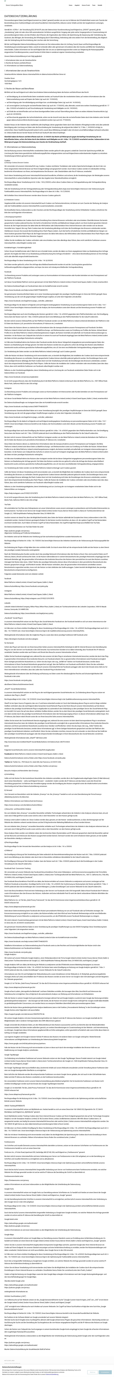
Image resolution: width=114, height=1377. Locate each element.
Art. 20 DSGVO (15, 114)
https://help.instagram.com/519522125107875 (37, 598)
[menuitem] (70, 5)
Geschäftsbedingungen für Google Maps (21, 1277)
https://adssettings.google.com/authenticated (20, 1345)
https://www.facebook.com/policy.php (34, 586)
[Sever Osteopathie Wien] (13, 5)
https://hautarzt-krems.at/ (14, 1363)
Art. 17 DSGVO (59, 106)
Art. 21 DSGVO (46, 137)
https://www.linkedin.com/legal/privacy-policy (37, 613)
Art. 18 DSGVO (72, 108)
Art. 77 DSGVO (65, 120)
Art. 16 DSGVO (75, 102)
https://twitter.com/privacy (47, 766)
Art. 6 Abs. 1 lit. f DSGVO (32, 541)
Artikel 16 (76, 127)
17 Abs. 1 (84, 127)
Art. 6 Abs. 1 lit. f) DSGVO (70, 139)
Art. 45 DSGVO (94, 983)
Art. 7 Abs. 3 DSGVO (32, 317)
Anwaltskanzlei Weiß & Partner (39, 1349)
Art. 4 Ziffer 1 (14, 30)
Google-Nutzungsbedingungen (92, 1274)
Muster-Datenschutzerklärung (15, 1349)
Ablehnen (92, 1372)
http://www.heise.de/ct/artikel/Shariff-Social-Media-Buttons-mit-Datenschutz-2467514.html (37, 742)
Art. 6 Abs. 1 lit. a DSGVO (59, 314)
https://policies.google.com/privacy (17, 1342)
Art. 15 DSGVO (52, 99)
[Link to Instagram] (108, 5)
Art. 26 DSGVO (19, 923)
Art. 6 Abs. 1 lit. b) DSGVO (44, 260)
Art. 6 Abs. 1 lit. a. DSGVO (63, 846)
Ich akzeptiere (105, 1372)
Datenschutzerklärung (52, 1374)
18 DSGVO (91, 127)
